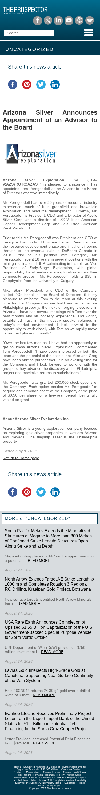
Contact (18, 772)
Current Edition (51, 772)
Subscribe (69, 783)
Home (17, 767)
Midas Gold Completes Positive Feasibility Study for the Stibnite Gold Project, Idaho (51, 781)
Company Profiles (71, 769)
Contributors (33, 772)
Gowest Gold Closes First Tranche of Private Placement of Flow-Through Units (51, 773)
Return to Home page (21, 458)
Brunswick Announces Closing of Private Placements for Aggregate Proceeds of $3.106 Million (51, 768)
